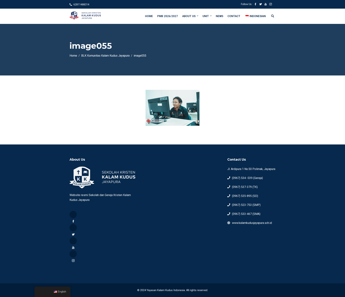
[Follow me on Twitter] (260, 4)
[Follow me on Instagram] (270, 4)
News (219, 16)
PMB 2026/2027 (167, 16)
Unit (206, 16)
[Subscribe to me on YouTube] (265, 4)
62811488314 (81, 4)
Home (149, 16)
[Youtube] (73, 240)
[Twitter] (73, 227)
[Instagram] (73, 253)
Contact (233, 16)
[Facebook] (73, 214)
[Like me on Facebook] (255, 4)
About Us (189, 16)
